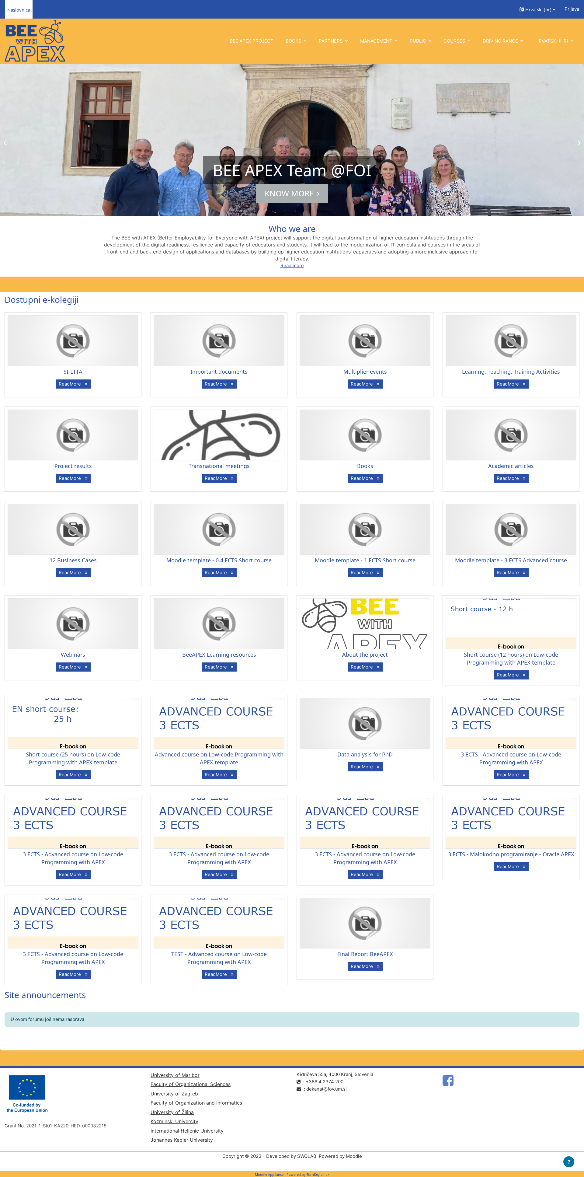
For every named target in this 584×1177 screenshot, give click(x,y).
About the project (365, 654)
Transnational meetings (219, 466)
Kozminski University (174, 1121)
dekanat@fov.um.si (326, 1089)
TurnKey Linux (318, 1174)
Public (418, 41)
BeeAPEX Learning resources (219, 654)
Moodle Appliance (269, 1174)
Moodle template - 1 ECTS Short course (365, 560)
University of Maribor (175, 1075)
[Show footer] (568, 1161)
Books (294, 41)
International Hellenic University (187, 1131)
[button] (537, 9)
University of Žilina (172, 1112)
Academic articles (511, 466)
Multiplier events (365, 371)
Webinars (73, 654)
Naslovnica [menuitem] (18, 10)
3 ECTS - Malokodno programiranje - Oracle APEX (511, 854)
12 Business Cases (73, 560)
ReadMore (71, 384)
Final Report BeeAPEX (365, 954)
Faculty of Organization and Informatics (196, 1103)
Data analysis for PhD (365, 754)
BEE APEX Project (251, 41)
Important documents (219, 371)
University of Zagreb (174, 1094)
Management (377, 41)
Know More (289, 193)
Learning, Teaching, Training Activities (511, 371)
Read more (292, 265)
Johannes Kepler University (182, 1140)
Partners (331, 41)
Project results (73, 466)
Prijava (572, 9)
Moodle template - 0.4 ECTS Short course (219, 560)
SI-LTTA (73, 371)
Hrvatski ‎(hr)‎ (552, 41)
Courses (455, 41)
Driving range (501, 41)
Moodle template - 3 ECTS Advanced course (511, 560)
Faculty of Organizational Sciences (191, 1084)
